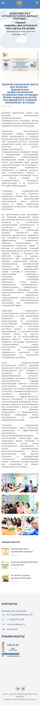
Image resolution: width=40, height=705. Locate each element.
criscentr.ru (12, 629)
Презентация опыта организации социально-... (22, 550)
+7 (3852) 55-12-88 (15, 619)
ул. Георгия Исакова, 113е (19, 614)
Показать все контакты (14, 611)
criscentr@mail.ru (15, 624)
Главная (20, 22)
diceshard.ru (31, 699)
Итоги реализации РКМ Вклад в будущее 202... (24, 563)
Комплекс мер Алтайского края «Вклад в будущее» (21, 27)
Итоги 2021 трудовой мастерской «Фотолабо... (21, 576)
